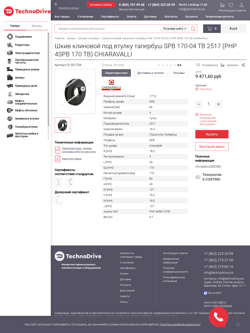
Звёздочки (22, 94)
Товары (15, 25)
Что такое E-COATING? (208, 166)
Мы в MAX (214, 292)
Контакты (171, 16)
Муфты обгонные (26, 110)
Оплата (131, 16)
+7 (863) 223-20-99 (161, 5)
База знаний (127, 290)
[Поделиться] (243, 65)
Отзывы (179, 73)
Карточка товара (71, 158)
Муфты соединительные (26, 102)
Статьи (124, 301)
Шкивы (19, 77)
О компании (85, 16)
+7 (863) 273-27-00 (218, 260)
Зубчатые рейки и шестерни (26, 135)
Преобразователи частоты (26, 61)
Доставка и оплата (150, 73)
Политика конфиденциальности (180, 324)
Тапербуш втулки (26, 126)
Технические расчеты (219, 16)
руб (233, 28)
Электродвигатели (27, 53)
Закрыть (238, 324)
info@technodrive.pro (192, 9)
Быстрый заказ (212, 146)
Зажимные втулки (27, 118)
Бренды (37, 25)
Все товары (62, 16)
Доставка (150, 16)
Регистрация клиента (232, 10)
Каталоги (191, 16)
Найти (193, 28)
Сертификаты (110, 16)
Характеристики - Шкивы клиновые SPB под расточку (79, 150)
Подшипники (23, 36)
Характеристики (116, 73)
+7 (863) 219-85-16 (218, 267)
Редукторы (22, 44)
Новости (125, 296)
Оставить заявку (101, 4)
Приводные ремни (27, 69)
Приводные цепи (26, 85)
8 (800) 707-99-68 (132, 5)
